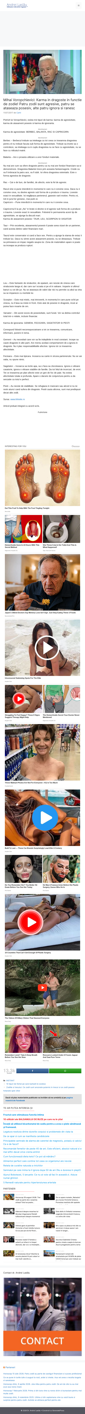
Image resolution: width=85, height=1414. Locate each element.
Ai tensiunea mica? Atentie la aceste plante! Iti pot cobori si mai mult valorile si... (27, 1256)
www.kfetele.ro (17, 399)
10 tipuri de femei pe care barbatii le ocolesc (26, 1084)
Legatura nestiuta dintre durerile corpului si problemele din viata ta (38, 1131)
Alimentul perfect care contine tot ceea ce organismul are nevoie (37, 1161)
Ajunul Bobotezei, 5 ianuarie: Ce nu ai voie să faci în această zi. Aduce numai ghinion (40, 1176)
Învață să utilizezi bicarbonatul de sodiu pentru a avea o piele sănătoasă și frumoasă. (42, 1125)
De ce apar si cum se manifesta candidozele (26, 1136)
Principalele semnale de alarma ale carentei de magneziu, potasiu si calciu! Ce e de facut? (42, 1142)
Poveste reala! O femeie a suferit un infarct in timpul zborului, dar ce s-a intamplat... (27, 1242)
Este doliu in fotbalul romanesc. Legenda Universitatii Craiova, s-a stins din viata (68, 1214)
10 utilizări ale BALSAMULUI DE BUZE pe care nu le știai (33, 1119)
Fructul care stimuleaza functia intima (23, 1114)
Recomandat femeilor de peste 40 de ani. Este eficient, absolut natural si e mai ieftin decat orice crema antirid (42, 1150)
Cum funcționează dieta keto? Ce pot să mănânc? (29, 1156)
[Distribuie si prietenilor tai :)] (32, 1070)
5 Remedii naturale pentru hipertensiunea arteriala (29, 1182)
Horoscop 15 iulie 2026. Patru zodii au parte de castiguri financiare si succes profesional (42, 1374)
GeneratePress (58, 1410)
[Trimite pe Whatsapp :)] (65, 1070)
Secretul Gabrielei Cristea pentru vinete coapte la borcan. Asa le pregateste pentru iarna (68, 1242)
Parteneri (10, 1367)
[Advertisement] (42, 27)
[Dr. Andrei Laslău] (17, 5)
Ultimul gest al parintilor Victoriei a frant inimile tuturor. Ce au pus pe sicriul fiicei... (27, 1228)
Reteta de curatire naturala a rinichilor (23, 1165)
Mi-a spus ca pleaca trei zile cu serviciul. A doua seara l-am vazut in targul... (68, 1228)
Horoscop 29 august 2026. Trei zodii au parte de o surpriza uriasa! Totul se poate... (27, 1199)
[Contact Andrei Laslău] (42, 1355)
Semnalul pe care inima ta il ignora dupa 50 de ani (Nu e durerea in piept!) (42, 1170)
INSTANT (10, 1080)
